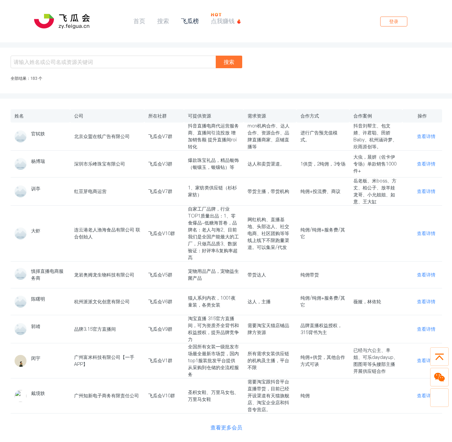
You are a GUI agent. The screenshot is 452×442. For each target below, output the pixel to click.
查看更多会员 (226, 427)
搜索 (163, 21)
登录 (393, 21)
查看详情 (426, 136)
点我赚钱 (223, 21)
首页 (139, 21)
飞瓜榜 (190, 21)
